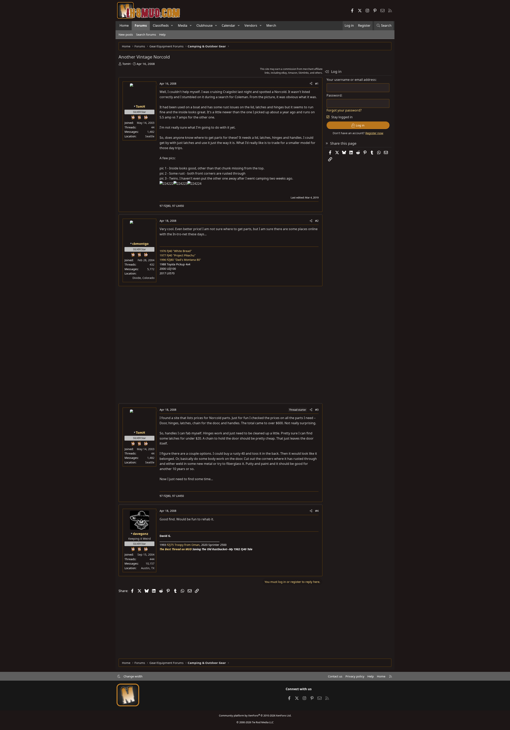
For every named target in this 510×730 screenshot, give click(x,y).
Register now (374, 133)
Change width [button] (133, 676)
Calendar (228, 25)
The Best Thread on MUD (176, 549)
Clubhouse (204, 25)
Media (182, 25)
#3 (317, 409)
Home (124, 25)
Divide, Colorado (143, 278)
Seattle (149, 136)
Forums (141, 25)
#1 (317, 83)
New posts (126, 34)
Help (162, 34)
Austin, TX (147, 568)
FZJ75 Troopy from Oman (183, 545)
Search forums (146, 34)
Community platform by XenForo (255, 715)
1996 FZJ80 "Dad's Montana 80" (180, 260)
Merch (271, 25)
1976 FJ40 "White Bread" (176, 251)
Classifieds (161, 25)
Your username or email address (351, 79)
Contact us (335, 676)
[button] (172, 25)
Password (334, 95)
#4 (317, 511)
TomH (126, 64)
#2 (317, 221)
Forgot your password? (344, 110)
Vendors (250, 25)
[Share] (311, 83)
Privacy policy (354, 676)
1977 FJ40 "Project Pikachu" (178, 255)
